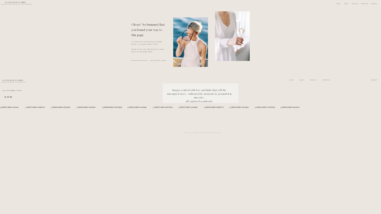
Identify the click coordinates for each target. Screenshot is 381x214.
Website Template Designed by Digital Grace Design (211, 132)
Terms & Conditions (195, 132)
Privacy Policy (187, 132)
